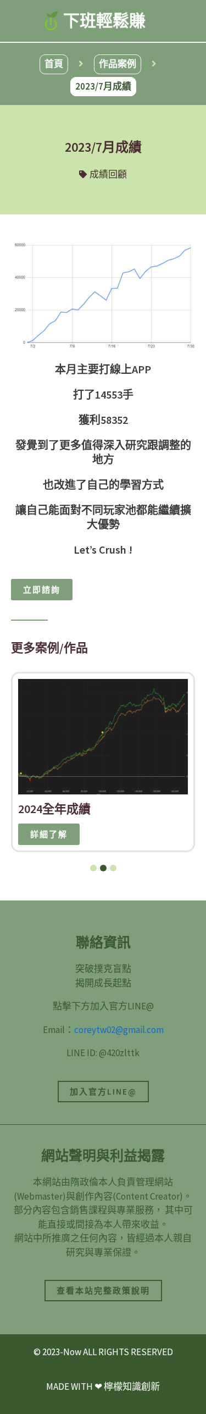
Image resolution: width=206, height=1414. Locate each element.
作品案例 (117, 64)
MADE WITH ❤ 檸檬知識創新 (103, 1386)
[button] (93, 868)
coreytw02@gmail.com (119, 1030)
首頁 (53, 64)
